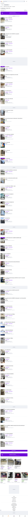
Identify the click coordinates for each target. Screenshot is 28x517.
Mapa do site (14, 506)
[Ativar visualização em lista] (25, 10)
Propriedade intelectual (14, 505)
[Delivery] (2, 13)
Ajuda (14, 496)
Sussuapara (13, 6)
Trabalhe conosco (14, 507)
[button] (14, 1)
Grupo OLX (14, 508)
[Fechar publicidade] (0, 510)
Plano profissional (14, 501)
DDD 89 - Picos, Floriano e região (7, 6)
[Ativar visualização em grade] (26, 10)
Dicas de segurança (14, 497)
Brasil (1, 6)
